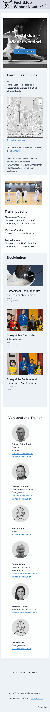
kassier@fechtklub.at (22, 535)
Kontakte (16, 151)
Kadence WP (37, 698)
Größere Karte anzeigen (16, 140)
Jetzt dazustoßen (25, 51)
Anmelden (43, 707)
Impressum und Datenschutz (25, 672)
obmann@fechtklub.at (22, 453)
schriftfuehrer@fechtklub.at (24, 574)
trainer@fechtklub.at (21, 457)
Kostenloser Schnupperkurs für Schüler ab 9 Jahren (23, 292)
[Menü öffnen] (45, 4)
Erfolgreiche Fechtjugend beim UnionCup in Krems (22, 381)
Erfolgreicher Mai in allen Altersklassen (21, 337)
